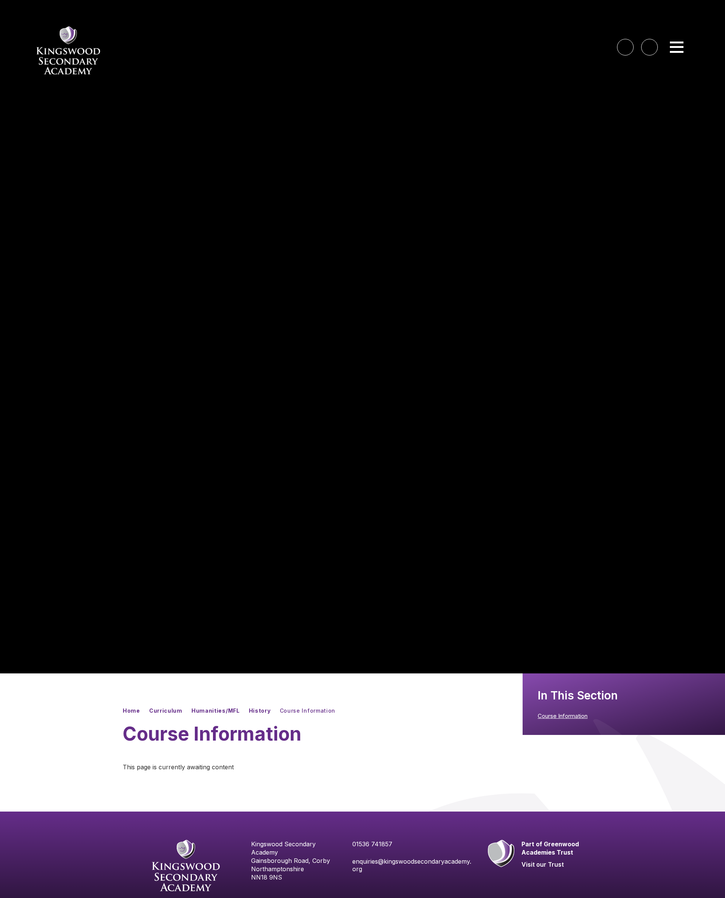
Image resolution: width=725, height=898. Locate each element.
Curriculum (165, 710)
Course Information (308, 710)
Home (131, 710)
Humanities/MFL (215, 710)
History (260, 710)
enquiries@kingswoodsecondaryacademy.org (411, 865)
